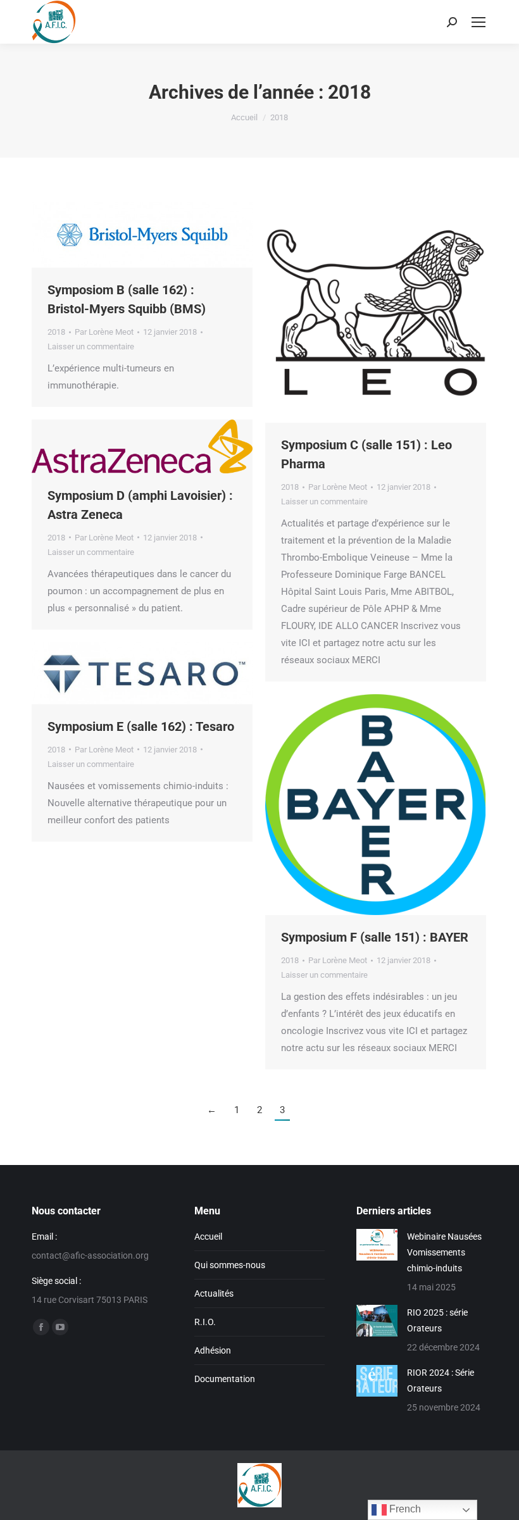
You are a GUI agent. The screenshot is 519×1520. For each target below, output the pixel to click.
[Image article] (376, 1245)
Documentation (224, 1379)
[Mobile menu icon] (478, 22)
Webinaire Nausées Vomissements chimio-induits (444, 1252)
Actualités (214, 1293)
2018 (56, 332)
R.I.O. (205, 1322)
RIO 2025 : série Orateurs (437, 1320)
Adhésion (212, 1350)
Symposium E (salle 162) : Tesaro (140, 726)
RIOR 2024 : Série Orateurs (440, 1380)
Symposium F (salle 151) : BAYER (374, 937)
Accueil (208, 1236)
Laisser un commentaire (90, 346)
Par (104, 332)
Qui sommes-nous (229, 1265)
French (404, 1509)
